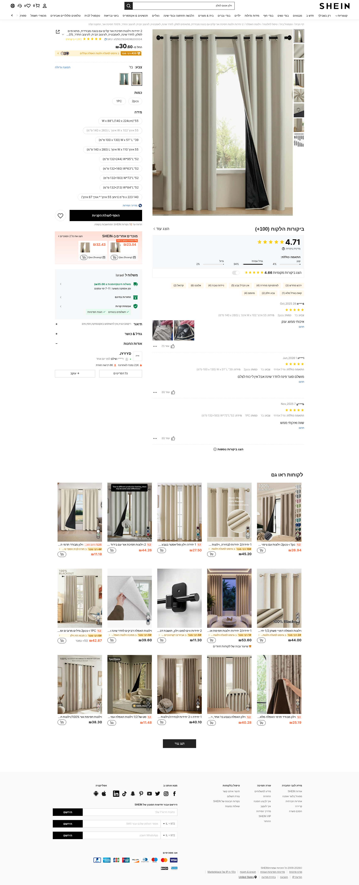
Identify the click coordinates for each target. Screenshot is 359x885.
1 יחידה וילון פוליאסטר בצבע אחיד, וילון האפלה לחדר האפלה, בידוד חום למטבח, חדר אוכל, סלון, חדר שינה (179, 544)
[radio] (137, 79)
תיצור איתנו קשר (231, 791)
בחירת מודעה (269, 877)
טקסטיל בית (286, 24)
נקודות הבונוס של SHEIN (226, 801)
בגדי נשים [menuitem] (283, 15)
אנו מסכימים (170, 853)
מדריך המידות (263, 811)
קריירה (298, 806)
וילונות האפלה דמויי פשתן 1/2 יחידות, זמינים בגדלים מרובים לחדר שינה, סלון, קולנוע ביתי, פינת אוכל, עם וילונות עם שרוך (279, 630)
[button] (19, 5)
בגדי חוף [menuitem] (268, 15)
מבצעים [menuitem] (297, 15)
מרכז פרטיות (295, 871)
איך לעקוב (266, 806)
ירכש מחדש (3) (293, 285)
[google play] (96, 795)
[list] (144, 794)
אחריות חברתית (294, 801)
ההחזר (267, 821)
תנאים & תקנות (248, 871)
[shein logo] (335, 6)
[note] (232, 646)
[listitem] (123, 251)
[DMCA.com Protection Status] (164, 868)
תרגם (301, 327)
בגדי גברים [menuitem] (224, 15)
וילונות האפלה (253, 24)
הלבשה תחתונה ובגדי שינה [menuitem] (179, 15)
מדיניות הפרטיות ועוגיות (272, 871)
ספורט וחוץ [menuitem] (20, 15)
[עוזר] (172, 346)
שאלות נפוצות (232, 806)
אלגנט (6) (196, 285)
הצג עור (179, 743)
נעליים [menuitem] (155, 15)
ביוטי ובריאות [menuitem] (111, 15)
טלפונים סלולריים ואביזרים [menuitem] (65, 15)
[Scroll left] (17, 16)
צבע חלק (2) (268, 293)
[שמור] (60, 215)
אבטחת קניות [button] (123, 306)
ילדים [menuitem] (238, 15)
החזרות (267, 796)
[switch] (236, 273)
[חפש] (128, 6)
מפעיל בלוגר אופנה (292, 796)
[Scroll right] (12, 16)
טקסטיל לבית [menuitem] (92, 15)
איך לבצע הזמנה (262, 801)
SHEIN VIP (265, 816)
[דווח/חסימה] (154, 346)
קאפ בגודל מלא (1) (292, 293)
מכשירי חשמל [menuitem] (38, 15)
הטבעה (284, 877)
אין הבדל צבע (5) (240, 285)
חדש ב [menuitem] (310, 15)
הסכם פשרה (295, 811)
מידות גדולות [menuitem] (252, 15)
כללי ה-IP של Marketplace (222, 871)
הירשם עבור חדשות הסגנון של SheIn (156, 804)
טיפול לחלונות (270, 24)
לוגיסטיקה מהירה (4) (267, 285)
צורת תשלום (233, 796)
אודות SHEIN (295, 791)
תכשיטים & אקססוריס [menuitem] (135, 15)
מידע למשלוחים (262, 791)
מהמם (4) (249, 293)
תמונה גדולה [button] (62, 67)
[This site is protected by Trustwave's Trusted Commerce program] (174, 868)
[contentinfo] (115, 860)
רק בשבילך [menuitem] (324, 15)
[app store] (104, 795)
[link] (36, 5)
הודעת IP (297, 877)
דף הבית (299, 24)
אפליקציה (101, 785)
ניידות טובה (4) (216, 285)
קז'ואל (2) (178, 285)
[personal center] (44, 5)
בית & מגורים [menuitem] (206, 15)
